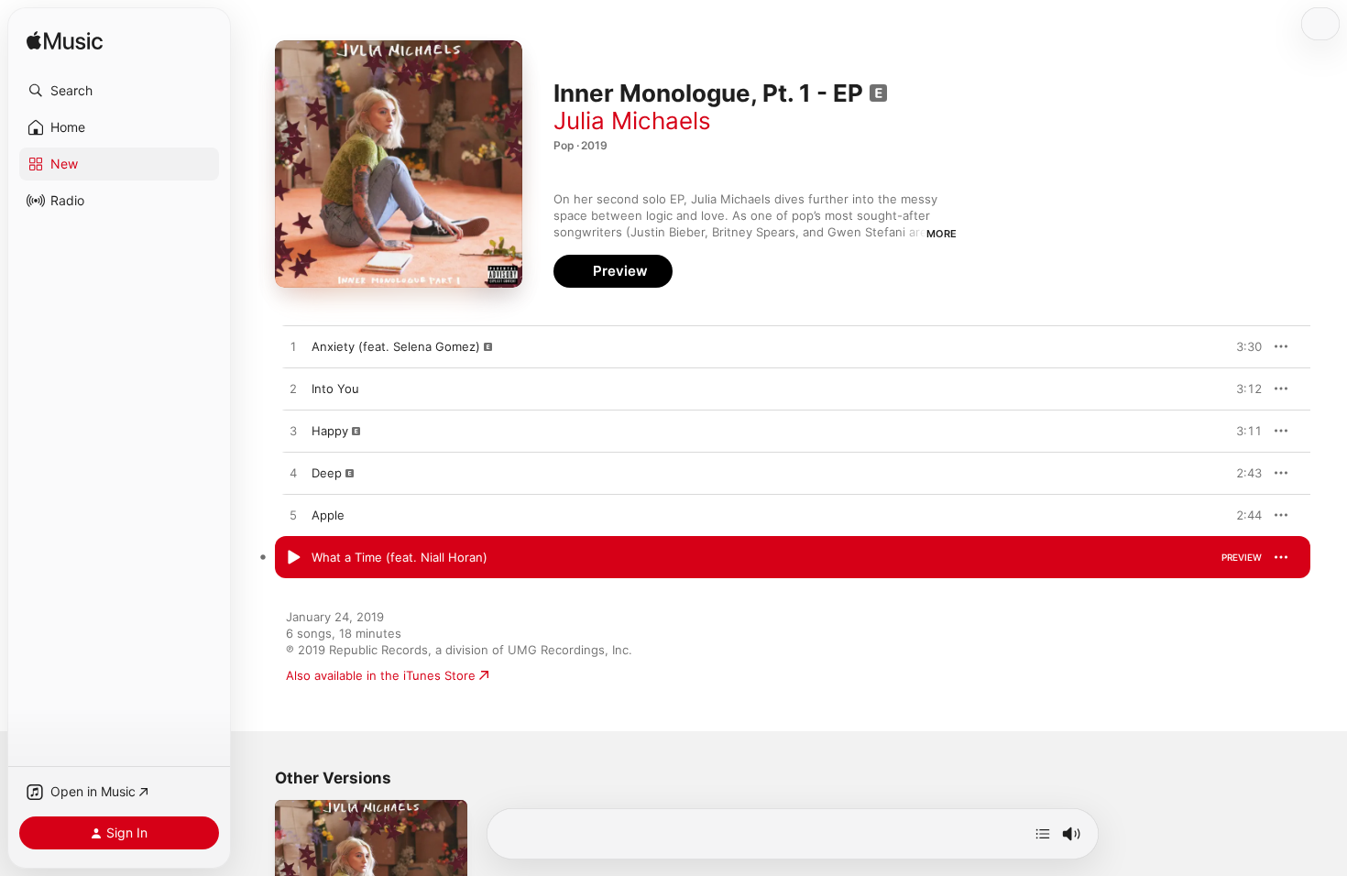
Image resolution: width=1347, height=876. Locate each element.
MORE (941, 233)
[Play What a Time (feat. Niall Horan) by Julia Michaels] (293, 558)
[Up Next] (1043, 834)
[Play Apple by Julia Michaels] (293, 516)
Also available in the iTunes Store (381, 675)
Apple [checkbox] (328, 515)
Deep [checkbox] (327, 472)
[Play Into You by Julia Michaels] (293, 389)
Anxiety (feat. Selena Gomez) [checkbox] (396, 346)
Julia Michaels (632, 120)
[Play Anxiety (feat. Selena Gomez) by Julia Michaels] (293, 347)
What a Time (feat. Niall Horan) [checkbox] (399, 557)
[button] (119, 90)
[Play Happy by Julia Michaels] (293, 431)
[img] (65, 41)
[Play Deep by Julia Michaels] (293, 473)
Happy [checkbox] (330, 430)
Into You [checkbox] (335, 388)
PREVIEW (1241, 346)
